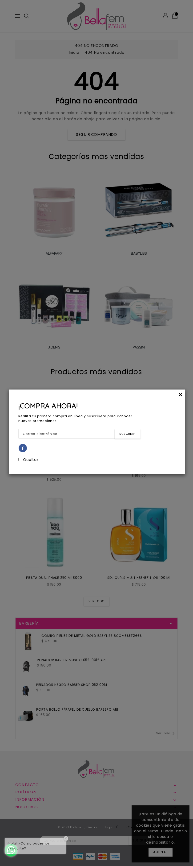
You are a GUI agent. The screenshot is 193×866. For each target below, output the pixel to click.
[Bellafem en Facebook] (23, 448)
